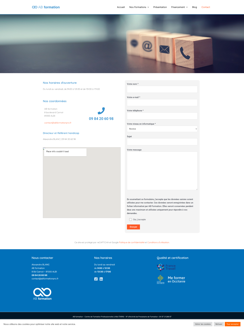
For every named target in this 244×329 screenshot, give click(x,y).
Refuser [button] (218, 324)
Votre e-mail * (133, 97)
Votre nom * (133, 84)
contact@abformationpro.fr (57, 122)
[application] (147, 7)
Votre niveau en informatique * (141, 124)
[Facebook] (96, 279)
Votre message (134, 150)
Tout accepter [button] (232, 324)
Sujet (129, 136)
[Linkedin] (101, 279)
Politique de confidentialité (131, 242)
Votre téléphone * (135, 110)
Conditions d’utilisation (158, 242)
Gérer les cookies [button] (203, 324)
